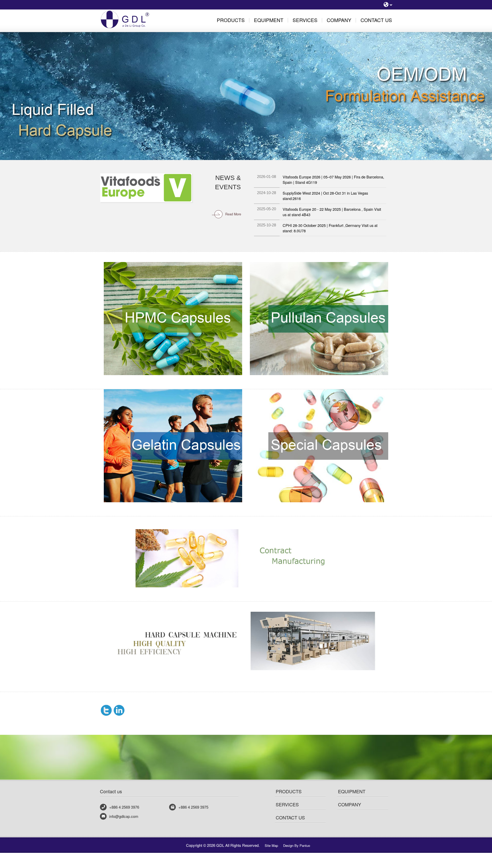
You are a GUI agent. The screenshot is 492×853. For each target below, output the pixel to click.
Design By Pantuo (296, 845)
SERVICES (287, 804)
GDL (132, 19)
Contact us (111, 791)
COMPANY (349, 804)
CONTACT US (290, 817)
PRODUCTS (289, 791)
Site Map (271, 845)
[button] (24, 80)
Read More (233, 214)
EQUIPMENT (351, 791)
